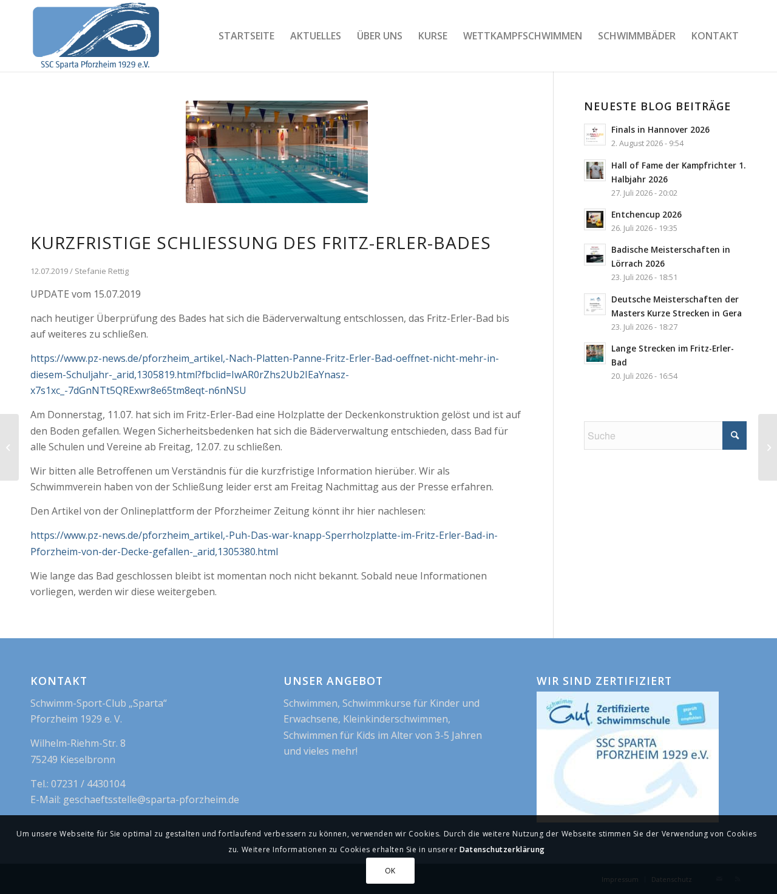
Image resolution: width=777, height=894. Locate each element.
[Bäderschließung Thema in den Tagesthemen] (9, 447)
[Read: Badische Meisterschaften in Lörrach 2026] (595, 254)
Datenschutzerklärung (502, 849)
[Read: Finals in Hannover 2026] (595, 134)
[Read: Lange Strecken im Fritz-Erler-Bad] (595, 353)
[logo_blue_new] (95, 36)
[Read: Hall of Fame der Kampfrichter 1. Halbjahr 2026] (595, 170)
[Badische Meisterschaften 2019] (767, 447)
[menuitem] (246, 36)
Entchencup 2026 (646, 214)
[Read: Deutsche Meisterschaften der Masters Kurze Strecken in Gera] (595, 304)
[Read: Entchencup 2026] (595, 219)
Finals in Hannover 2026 (660, 129)
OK (390, 870)
